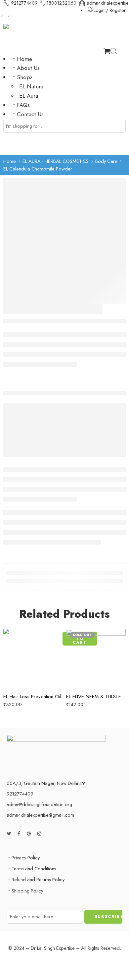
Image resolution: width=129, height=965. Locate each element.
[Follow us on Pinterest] (29, 833)
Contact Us (30, 114)
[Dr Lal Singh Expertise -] (60, 35)
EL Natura (31, 86)
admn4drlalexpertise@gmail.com (40, 814)
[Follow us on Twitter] (9, 833)
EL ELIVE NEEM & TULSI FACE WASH (96, 696)
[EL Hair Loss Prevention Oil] (33, 659)
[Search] (113, 51)
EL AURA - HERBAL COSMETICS (55, 161)
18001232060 (61, 3)
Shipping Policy (27, 890)
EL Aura (28, 95)
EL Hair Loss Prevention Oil (32, 696)
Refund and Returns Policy (38, 879)
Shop (23, 77)
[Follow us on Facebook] (19, 833)
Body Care (106, 161)
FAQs (23, 105)
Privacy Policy (26, 857)
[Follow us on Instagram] (39, 833)
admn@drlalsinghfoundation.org (39, 804)
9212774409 (24, 3)
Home (24, 59)
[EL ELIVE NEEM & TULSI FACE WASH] (96, 659)
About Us (28, 68)
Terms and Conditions (34, 868)
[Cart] (107, 51)
